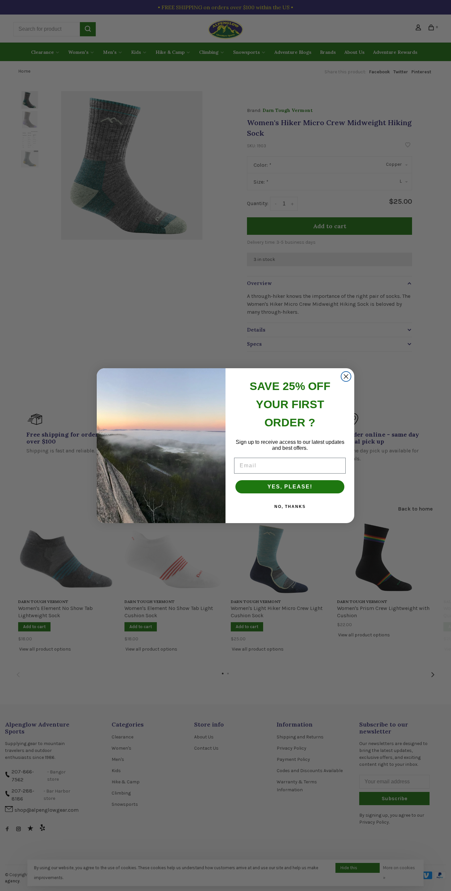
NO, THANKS (290, 506)
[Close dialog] (346, 376)
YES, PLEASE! (289, 486)
